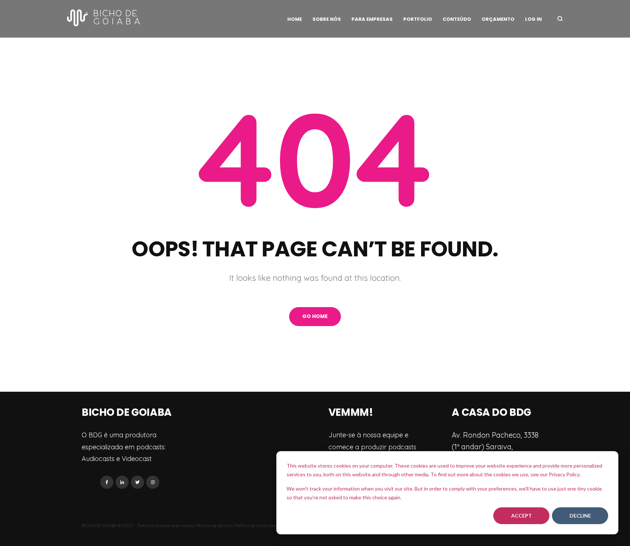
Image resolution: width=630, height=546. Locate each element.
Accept (521, 515)
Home (294, 19)
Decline (580, 515)
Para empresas (372, 19)
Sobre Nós (326, 19)
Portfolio (417, 19)
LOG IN (533, 19)
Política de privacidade (257, 525)
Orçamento (498, 19)
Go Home (315, 316)
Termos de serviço (214, 525)
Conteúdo (457, 19)
